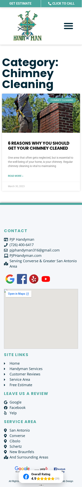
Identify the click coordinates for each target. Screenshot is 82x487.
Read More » (15, 176)
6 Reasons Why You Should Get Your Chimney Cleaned (38, 145)
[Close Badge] (62, 471)
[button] (68, 26)
